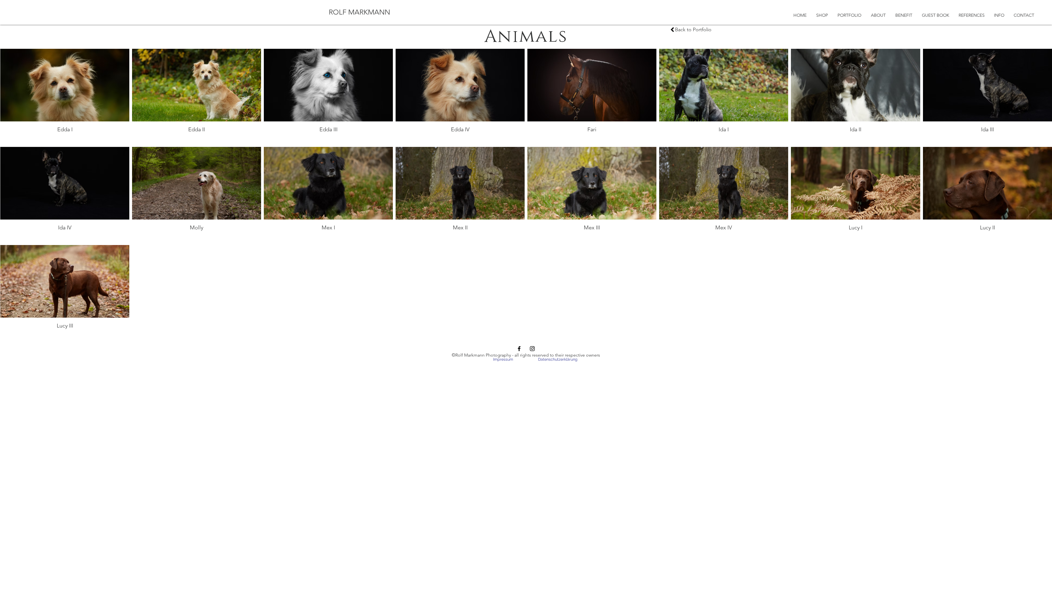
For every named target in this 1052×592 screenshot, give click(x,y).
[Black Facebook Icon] (519, 348)
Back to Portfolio (693, 30)
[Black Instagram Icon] (532, 348)
